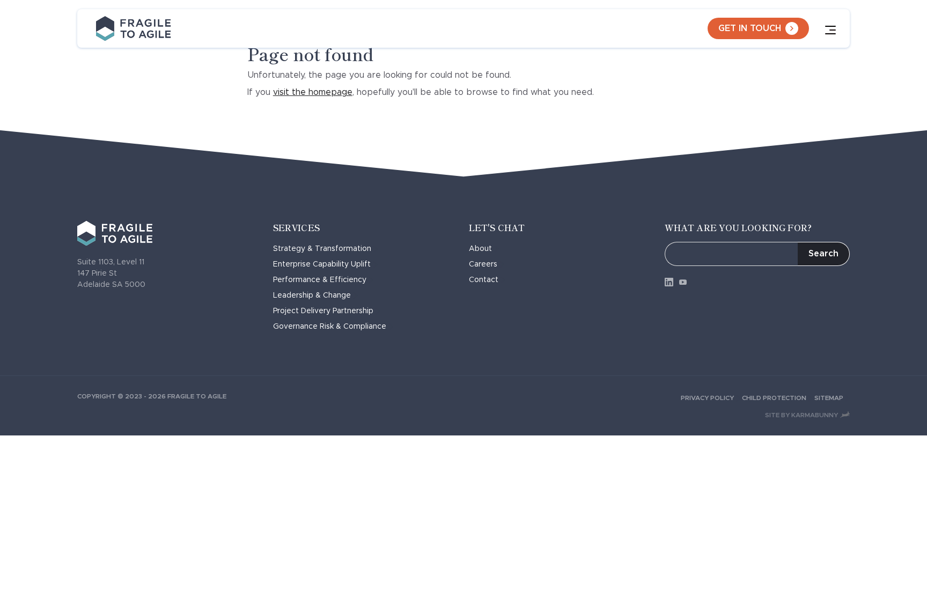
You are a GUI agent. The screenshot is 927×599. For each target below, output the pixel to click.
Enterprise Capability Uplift (322, 264)
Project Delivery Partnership (323, 311)
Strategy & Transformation (322, 249)
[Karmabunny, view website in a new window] (845, 414)
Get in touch (749, 28)
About (480, 249)
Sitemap (828, 398)
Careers (483, 264)
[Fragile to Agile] (133, 28)
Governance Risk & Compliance (329, 326)
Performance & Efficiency (319, 280)
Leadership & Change (312, 295)
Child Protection (774, 398)
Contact (483, 280)
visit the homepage (312, 92)
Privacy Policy (707, 398)
